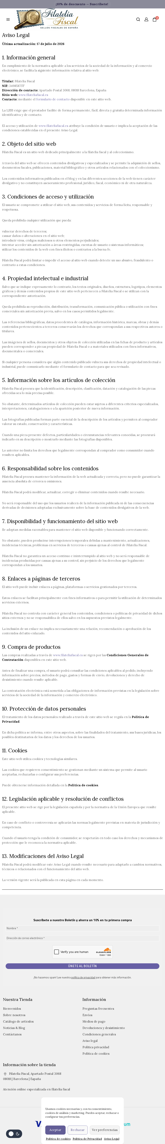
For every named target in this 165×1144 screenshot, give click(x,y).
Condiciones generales (99, 1034)
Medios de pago (93, 1021)
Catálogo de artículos (18, 1021)
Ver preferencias (105, 1130)
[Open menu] (8, 19)
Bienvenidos (12, 1009)
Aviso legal (90, 1041)
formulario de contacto (53, 99)
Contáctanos (12, 1034)
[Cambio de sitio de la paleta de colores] (14, 1134)
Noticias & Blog (14, 1028)
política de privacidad (83, 977)
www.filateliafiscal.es (33, 95)
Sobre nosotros (14, 1015)
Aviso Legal (111, 1139)
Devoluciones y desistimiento (103, 1028)
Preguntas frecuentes (98, 1009)
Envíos (87, 1015)
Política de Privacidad (87, 1139)
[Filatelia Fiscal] (47, 19)
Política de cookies (58, 1139)
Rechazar (78, 1130)
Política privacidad (95, 1047)
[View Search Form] (138, 19)
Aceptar (55, 1130)
